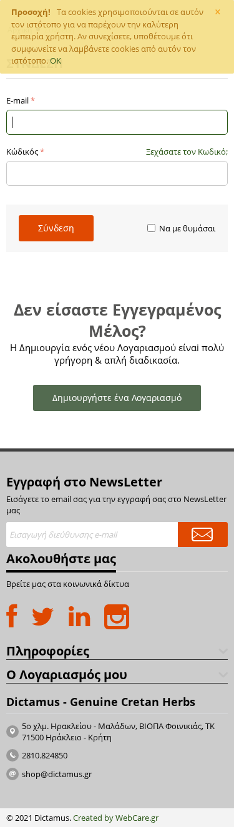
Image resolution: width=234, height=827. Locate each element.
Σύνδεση (56, 228)
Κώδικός (22, 151)
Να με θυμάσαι (187, 228)
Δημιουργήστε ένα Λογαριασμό (117, 398)
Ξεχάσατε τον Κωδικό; (187, 151)
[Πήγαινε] (203, 534)
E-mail (17, 100)
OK (55, 60)
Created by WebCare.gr (115, 817)
